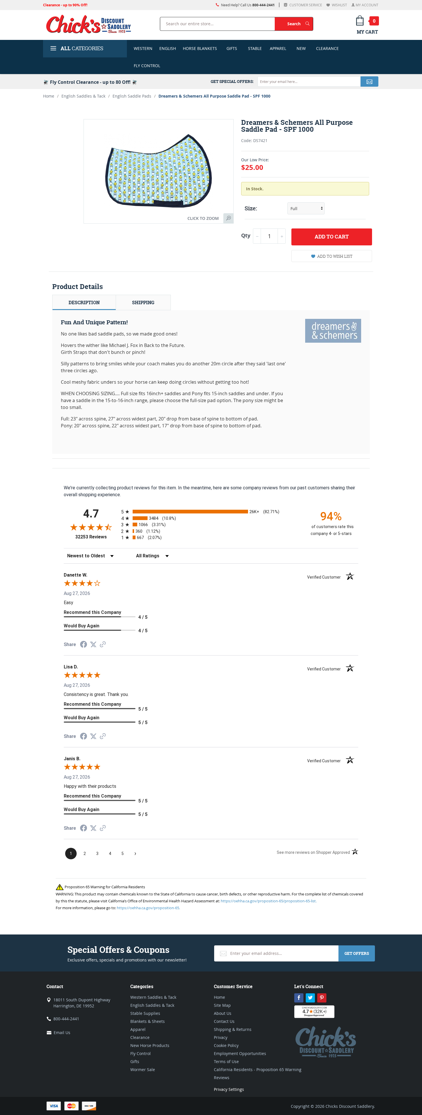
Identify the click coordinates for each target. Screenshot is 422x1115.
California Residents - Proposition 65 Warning (257, 1069)
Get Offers (356, 953)
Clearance (327, 48)
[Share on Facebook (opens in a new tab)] (83, 645)
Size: (251, 208)
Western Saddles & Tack (153, 997)
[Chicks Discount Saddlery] (91, 23)
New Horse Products (149, 1045)
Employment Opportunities (240, 1053)
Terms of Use (226, 1061)
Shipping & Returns (232, 1029)
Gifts (232, 48)
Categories (82, 48)
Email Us (62, 1032)
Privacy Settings (229, 1089)
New (301, 48)
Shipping (143, 302)
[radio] (211, 511)
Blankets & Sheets (147, 1021)
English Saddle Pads (132, 96)
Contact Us (224, 1021)
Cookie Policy (226, 1045)
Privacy (220, 1037)
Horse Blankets (200, 48)
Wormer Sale (142, 1069)
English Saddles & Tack (83, 96)
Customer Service (305, 5)
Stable (255, 48)
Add (332, 236)
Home (48, 96)
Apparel (278, 48)
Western (143, 48)
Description (84, 302)
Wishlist (339, 5)
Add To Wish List (335, 256)
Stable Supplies (145, 1013)
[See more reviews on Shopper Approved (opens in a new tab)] (103, 644)
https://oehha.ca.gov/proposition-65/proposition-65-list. (269, 900)
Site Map (222, 1005)
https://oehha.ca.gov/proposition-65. (148, 907)
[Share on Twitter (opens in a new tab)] (93, 644)
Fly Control (147, 65)
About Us (222, 1013)
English (167, 48)
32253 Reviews (96, 537)
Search (300, 23)
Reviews (221, 1077)
